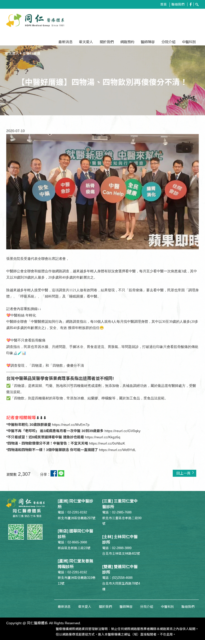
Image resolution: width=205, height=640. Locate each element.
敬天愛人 (86, 42)
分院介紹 (169, 42)
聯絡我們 (178, 4)
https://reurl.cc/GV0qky (122, 431)
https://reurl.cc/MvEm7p (71, 425)
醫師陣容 (148, 42)
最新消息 (65, 42)
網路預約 (127, 42)
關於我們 (107, 42)
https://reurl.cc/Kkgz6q (102, 437)
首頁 (163, 4)
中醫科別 (189, 42)
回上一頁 (183, 473)
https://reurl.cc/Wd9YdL (117, 450)
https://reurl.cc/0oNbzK (107, 443)
